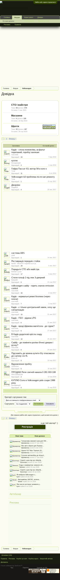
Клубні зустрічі (43, 21)
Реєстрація (27, 427)
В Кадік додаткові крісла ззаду (26, 334)
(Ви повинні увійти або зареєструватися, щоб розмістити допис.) (35, 415)
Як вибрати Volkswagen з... (26, 475)
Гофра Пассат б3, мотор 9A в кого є (29, 169)
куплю (14, 160)
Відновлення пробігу (21, 364)
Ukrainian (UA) (6, 555)
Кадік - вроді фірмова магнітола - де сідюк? (32, 326)
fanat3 (13, 263)
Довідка (40, 17)
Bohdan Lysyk (16, 271)
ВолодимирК (16, 163)
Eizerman (23, 462)
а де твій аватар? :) (49, 423)
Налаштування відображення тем (30, 411)
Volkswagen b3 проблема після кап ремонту (33, 177)
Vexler (20, 481)
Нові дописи (40, 436)
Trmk (13, 171)
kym (18, 477)
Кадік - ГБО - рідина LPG (23, 318)
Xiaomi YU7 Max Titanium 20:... (32, 450)
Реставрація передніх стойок (25, 261)
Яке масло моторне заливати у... (29, 484)
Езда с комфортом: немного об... (31, 465)
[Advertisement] (30, 54)
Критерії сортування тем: (16, 397)
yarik (13, 255)
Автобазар (15, 494)
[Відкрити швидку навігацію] (57, 88)
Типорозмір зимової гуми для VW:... (34, 441)
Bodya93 (14, 280)
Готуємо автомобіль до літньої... (33, 455)
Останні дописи (8, 21)
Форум (17, 17)
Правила (18, 24)
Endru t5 (14, 358)
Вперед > (12, 139)
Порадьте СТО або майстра (25, 269)
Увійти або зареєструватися (45, 2)
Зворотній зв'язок (46, 559)
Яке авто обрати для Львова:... (32, 446)
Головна (7, 17)
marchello (14, 154)
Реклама (14, 502)
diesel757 (20, 263)
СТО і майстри (19, 105)
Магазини (16, 115)
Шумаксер (25, 443)
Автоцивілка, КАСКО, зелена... (29, 479)
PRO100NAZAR (17, 374)
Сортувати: (9, 404)
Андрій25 (14, 187)
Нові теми (19, 436)
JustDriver (15, 366)
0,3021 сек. (18, 568)
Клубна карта (29, 21)
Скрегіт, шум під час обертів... (31, 460)
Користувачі (28, 17)
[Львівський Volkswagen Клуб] (49, 128)
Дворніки (15, 185)
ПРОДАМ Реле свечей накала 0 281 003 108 (33, 372)
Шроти (15, 126)
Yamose (22, 467)
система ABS (18, 253)
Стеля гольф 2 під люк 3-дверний (28, 277)
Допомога (4, 562)
